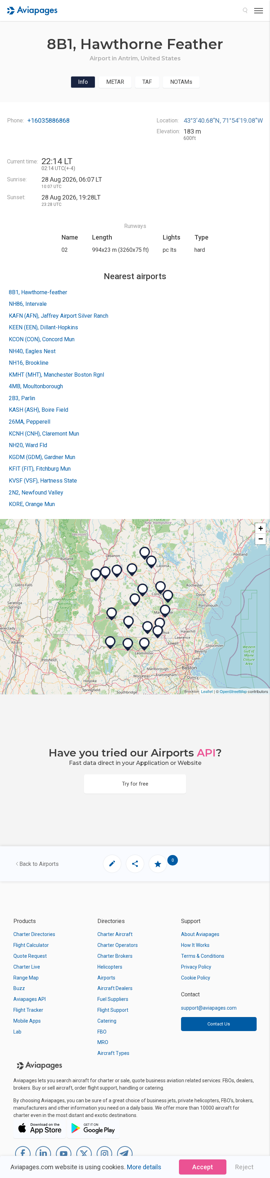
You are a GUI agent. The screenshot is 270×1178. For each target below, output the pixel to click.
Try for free (135, 784)
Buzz (19, 988)
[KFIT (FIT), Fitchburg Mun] (144, 644)
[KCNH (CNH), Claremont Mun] (105, 573)
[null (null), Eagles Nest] (132, 570)
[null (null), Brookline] (147, 627)
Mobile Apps (27, 1021)
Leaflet (207, 691)
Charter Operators (117, 945)
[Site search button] (245, 10)
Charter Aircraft (115, 934)
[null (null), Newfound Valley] (145, 553)
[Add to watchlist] (158, 864)
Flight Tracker (28, 1010)
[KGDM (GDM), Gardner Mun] (128, 644)
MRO (102, 1042)
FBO (102, 1032)
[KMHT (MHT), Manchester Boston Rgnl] (165, 611)
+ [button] (260, 528)
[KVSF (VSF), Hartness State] (96, 575)
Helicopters (109, 967)
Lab (17, 1032)
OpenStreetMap (233, 691)
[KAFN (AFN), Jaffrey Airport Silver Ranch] (128, 622)
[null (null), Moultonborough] (168, 596)
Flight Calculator (31, 945)
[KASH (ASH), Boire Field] (160, 624)
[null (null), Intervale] (142, 590)
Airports (106, 978)
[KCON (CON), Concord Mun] (160, 587)
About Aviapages (200, 934)
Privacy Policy (196, 967)
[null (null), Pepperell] (158, 632)
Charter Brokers (115, 956)
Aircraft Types (113, 1053)
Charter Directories (34, 934)
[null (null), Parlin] (117, 571)
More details (144, 1167)
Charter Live (26, 967)
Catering (106, 1021)
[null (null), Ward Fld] (151, 562)
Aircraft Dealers (115, 988)
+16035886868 (48, 120)
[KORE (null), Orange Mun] (110, 642)
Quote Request (30, 956)
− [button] (260, 538)
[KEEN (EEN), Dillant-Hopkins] (111, 614)
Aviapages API (29, 999)
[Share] (135, 864)
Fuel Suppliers (112, 999)
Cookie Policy (195, 978)
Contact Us (218, 1023)
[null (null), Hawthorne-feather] (135, 600)
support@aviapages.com (209, 1008)
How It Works (195, 945)
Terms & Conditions (202, 956)
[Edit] (112, 864)
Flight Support (112, 1010)
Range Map (26, 978)
